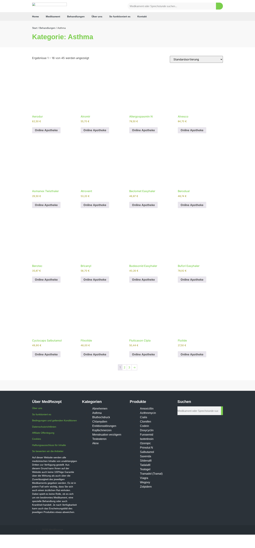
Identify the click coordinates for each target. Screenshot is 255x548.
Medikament (53, 16)
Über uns (97, 16)
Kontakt (142, 16)
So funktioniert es (119, 16)
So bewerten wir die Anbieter (47, 451)
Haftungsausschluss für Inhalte (49, 445)
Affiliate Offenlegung (43, 432)
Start (34, 28)
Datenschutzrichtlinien (44, 426)
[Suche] (219, 6)
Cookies (36, 438)
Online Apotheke (46, 130)
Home (35, 16)
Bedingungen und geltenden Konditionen (54, 420)
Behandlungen (76, 16)
